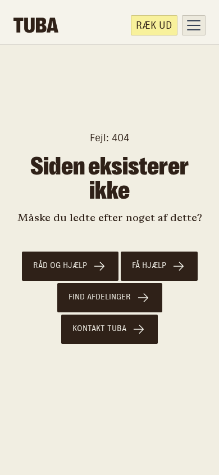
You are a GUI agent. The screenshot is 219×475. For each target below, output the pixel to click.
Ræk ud (154, 25)
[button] (194, 25)
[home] (35, 25)
